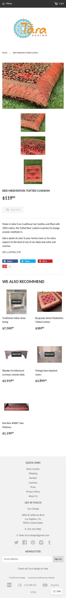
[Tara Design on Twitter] (16, 543)
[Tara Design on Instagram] (41, 543)
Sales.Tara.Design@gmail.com (34, 535)
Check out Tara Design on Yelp (33, 569)
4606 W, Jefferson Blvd (33, 515)
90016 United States (33, 523)
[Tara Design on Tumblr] (49, 543)
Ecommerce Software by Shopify (41, 578)
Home (4, 53)
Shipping (33, 473)
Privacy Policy (33, 492)
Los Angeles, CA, (33, 519)
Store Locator (33, 469)
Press (33, 487)
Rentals (33, 478)
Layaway (33, 483)
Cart (61, 3)
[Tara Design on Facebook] (24, 543)
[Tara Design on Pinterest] (33, 543)
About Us (33, 496)
